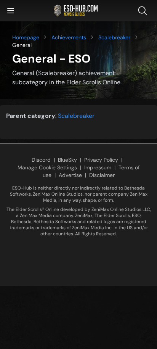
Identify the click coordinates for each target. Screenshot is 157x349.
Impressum (97, 167)
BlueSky (67, 159)
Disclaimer (102, 175)
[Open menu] (10, 10)
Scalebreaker (114, 37)
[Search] (144, 10)
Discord (41, 159)
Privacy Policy (101, 159)
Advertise (70, 175)
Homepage (25, 37)
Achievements (68, 37)
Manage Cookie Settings (47, 167)
